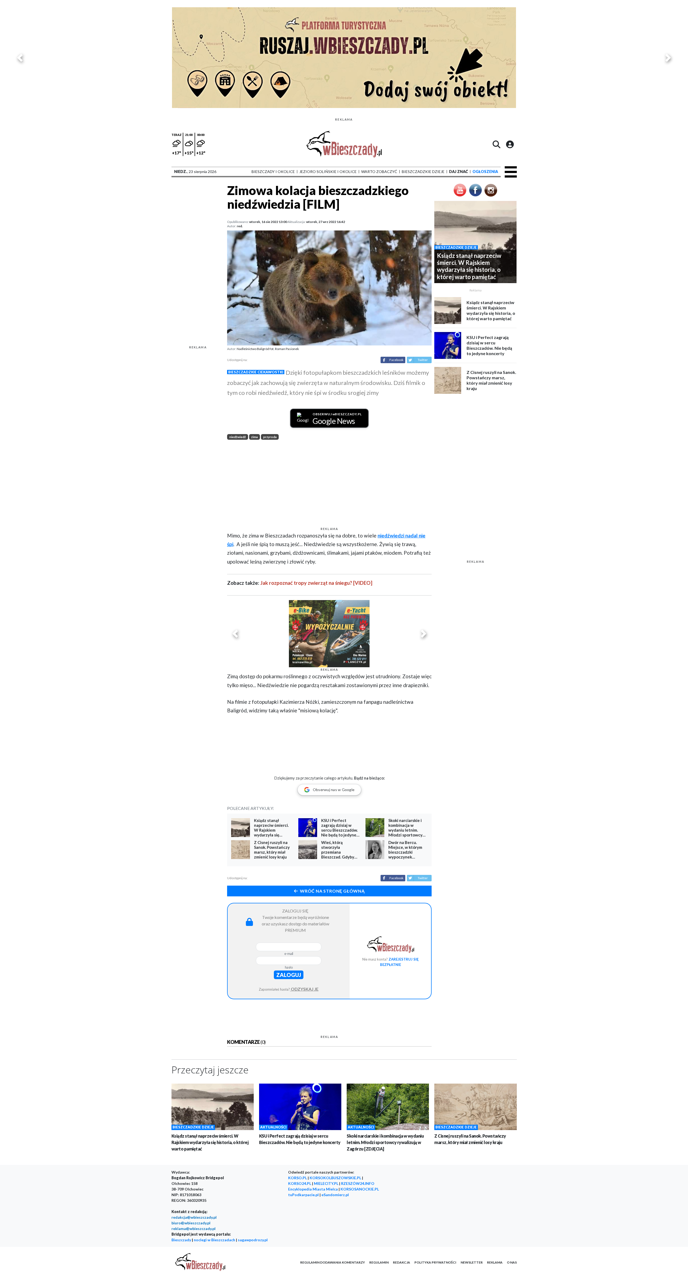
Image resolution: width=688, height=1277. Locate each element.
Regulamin (379, 1262)
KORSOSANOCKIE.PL (360, 1189)
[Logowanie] (510, 144)
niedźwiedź (237, 437)
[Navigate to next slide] (668, 58)
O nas (512, 1262)
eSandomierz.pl (335, 1194)
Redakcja (401, 1262)
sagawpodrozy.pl (253, 1240)
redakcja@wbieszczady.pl (194, 1217)
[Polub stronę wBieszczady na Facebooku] (475, 189)
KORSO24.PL (299, 1183)
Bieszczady (181, 1240)
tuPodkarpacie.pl (303, 1194)
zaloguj (288, 975)
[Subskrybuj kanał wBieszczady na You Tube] (460, 189)
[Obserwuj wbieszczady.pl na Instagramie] (490, 189)
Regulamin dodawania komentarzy (332, 1262)
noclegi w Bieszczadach (214, 1240)
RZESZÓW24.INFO (357, 1183)
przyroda (270, 437)
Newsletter (472, 1262)
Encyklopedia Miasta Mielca (313, 1189)
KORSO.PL (297, 1177)
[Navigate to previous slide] (20, 58)
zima (254, 437)
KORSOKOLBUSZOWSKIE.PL (335, 1177)
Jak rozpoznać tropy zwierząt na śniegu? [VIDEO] (316, 583)
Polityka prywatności (435, 1262)
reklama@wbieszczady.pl (193, 1228)
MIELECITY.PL (326, 1183)
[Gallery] (344, 57)
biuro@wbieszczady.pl (190, 1223)
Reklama (495, 1262)
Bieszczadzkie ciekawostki (255, 372)
